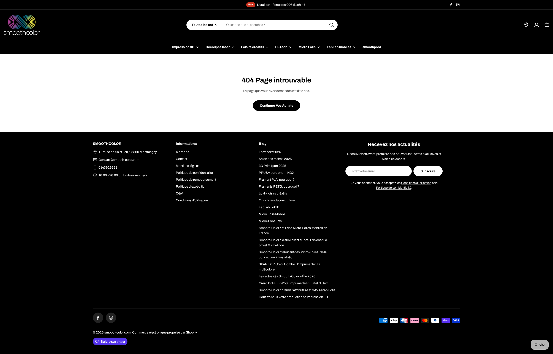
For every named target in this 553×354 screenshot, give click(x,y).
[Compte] (536, 24)
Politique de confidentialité (393, 187)
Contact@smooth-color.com (119, 159)
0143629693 (108, 167)
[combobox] (262, 25)
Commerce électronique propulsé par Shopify (164, 332)
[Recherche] (331, 24)
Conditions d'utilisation (416, 183)
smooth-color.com (117, 332)
